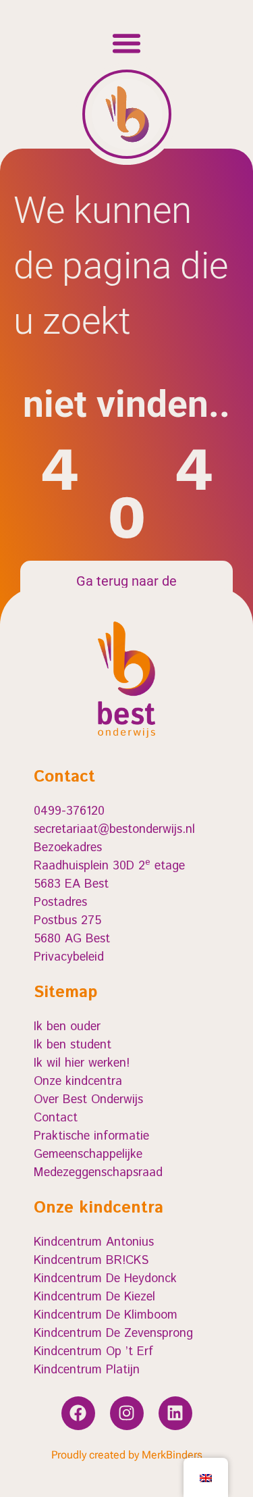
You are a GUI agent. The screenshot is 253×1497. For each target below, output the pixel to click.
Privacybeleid (69, 957)
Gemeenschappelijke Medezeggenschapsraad (98, 1164)
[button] (127, 43)
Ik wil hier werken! (82, 1063)
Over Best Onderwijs (88, 1100)
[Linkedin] (175, 1413)
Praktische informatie (91, 1136)
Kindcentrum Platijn (87, 1370)
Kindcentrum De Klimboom (105, 1315)
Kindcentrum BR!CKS (91, 1260)
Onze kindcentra (78, 1081)
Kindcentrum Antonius (94, 1242)
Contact (56, 1118)
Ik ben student (72, 1045)
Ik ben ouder (67, 1027)
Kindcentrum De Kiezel (94, 1297)
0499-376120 (69, 811)
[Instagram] (127, 1413)
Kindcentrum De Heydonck (105, 1279)
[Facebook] (78, 1413)
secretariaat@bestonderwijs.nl (114, 829)
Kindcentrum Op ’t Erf (93, 1352)
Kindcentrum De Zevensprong (113, 1333)
